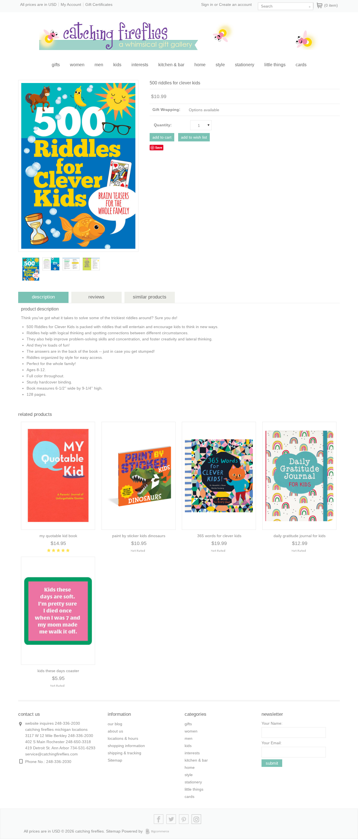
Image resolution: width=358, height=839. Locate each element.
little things (275, 64)
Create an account (235, 4)
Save (158, 147)
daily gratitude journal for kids (300, 536)
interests (139, 64)
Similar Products (149, 297)
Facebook (159, 819)
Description (43, 297)
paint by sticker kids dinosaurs (138, 536)
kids (117, 64)
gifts (56, 64)
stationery (244, 64)
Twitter (171, 819)
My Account (71, 4)
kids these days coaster (58, 671)
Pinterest (184, 819)
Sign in (207, 4)
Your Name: (272, 723)
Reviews (96, 297)
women (77, 64)
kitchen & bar (171, 64)
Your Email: (272, 743)
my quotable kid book (58, 536)
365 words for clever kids (219, 536)
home (200, 64)
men (99, 64)
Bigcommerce (159, 831)
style (220, 64)
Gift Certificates (98, 4)
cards (301, 64)
